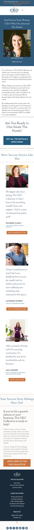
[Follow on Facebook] (14, 528)
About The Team (17, 515)
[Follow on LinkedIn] (17, 528)
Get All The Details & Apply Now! (17, 140)
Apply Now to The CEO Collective (17, 463)
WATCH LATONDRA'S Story (17, 309)
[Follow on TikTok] (10, 528)
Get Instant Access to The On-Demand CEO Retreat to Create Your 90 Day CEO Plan (17, 3)
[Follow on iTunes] (23, 528)
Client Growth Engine (17, 501)
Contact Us (17, 517)
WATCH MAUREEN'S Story (17, 233)
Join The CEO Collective (17, 485)
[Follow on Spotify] (26, 528)
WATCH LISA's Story (17, 380)
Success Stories (17, 487)
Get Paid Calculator (17, 499)
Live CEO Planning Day (17, 506)
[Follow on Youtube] (20, 528)
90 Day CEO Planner (17, 497)
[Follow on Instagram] (7, 528)
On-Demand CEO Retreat (17, 503)
